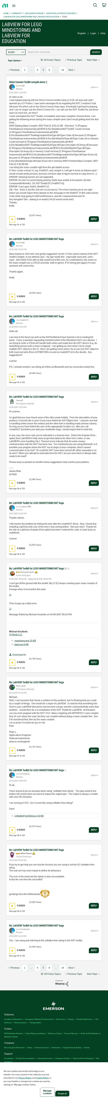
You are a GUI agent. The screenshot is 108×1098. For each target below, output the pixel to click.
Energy (71, 1019)
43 (18, 382)
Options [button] (94, 87)
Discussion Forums (34, 13)
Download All (19, 655)
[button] (12, 219)
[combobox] (57, 52)
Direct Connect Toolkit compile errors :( (28, 82)
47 (18, 756)
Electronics (60, 1019)
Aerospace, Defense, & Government (39, 1019)
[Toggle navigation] (17, 6)
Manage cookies (47, 1092)
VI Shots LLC (15, 634)
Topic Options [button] (14, 60)
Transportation (35, 1022)
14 (62, 70)
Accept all (62, 1094)
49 (18, 911)
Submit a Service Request (83, 1058)
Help (103, 33)
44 (18, 489)
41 (18, 225)
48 (18, 835)
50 (18, 956)
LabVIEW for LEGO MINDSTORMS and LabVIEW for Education (31, 16)
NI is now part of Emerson (14, 1047)
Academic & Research (13, 1019)
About (29, 1047)
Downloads (8, 1058)
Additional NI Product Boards (61, 13)
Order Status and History (35, 1033)
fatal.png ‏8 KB (21, 644)
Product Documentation (25, 1058)
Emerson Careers (42, 1047)
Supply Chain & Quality (72, 1047)
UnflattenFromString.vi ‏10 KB (29, 816)
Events (86, 1047)
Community (16, 13)
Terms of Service (71, 1033)
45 (18, 554)
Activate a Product (62, 1058)
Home (6, 13)
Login (93, 33)
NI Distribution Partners (13, 1033)
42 (18, 302)
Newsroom (56, 1047)
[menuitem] (95, 5)
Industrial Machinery (84, 1019)
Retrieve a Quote (54, 1033)
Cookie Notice (42, 1077)
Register (81, 33)
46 (18, 668)
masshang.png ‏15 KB (25, 641)
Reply (94, 219)
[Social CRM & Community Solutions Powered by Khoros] (62, 983)
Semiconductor (20, 1022)
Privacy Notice (25, 1077)
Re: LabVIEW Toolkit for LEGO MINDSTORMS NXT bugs (36, 238)
